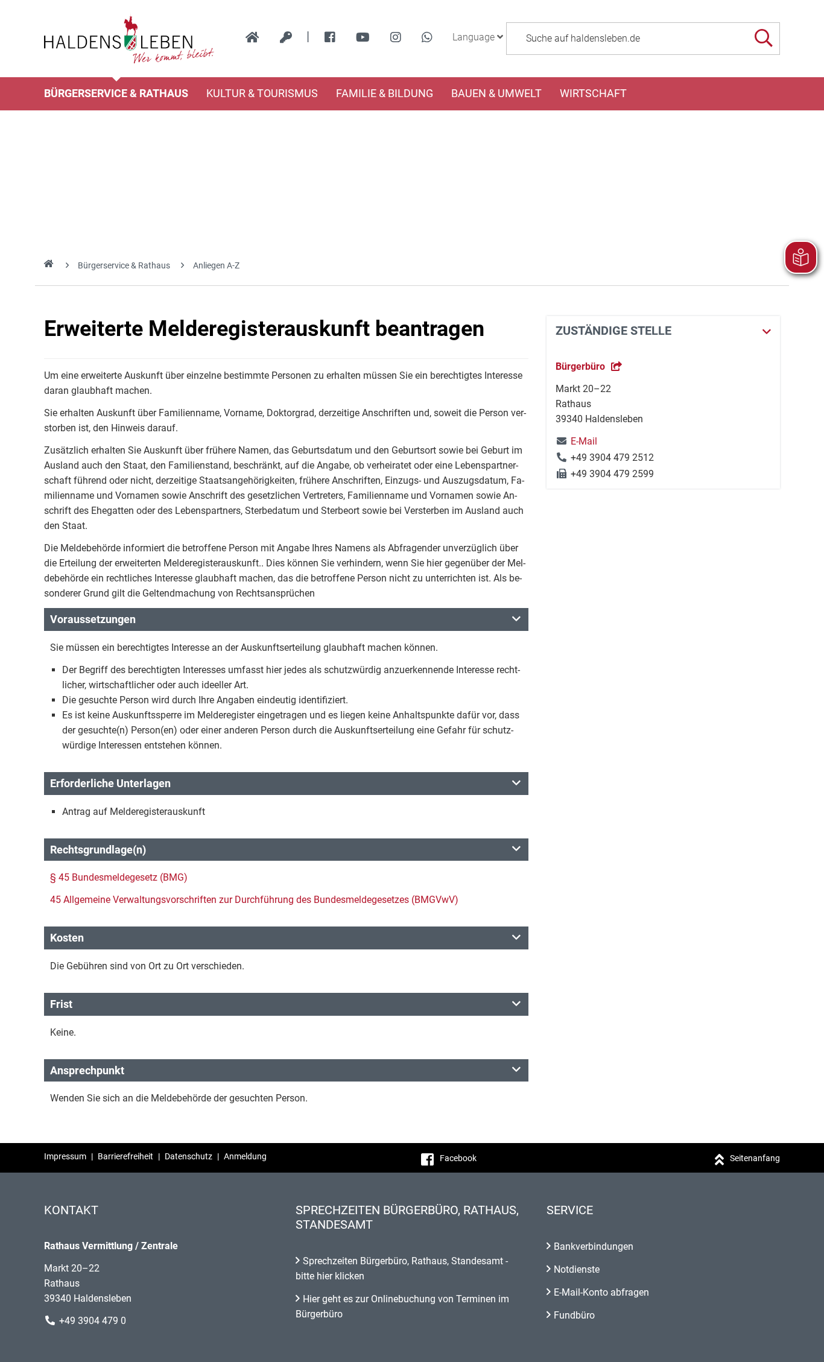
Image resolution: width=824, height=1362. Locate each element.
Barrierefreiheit (125, 1156)
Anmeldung (245, 1156)
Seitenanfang (755, 1158)
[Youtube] (363, 37)
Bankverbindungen (593, 1246)
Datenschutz (188, 1156)
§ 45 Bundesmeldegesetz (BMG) (119, 877)
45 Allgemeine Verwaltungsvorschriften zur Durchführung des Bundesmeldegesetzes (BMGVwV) (254, 899)
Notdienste (577, 1269)
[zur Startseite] (252, 37)
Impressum (65, 1156)
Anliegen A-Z (216, 265)
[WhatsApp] (427, 37)
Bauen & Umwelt (496, 93)
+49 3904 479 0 (92, 1320)
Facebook (458, 1158)
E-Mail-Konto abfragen (601, 1292)
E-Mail (576, 441)
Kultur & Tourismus (262, 93)
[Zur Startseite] (129, 38)
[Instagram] (395, 37)
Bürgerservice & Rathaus (116, 93)
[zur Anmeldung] (286, 37)
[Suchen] (763, 38)
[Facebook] (329, 37)
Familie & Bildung (384, 93)
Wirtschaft (593, 93)
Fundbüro (574, 1315)
